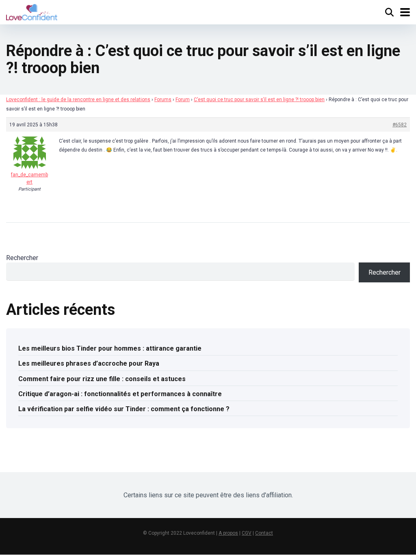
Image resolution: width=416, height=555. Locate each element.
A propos (228, 533)
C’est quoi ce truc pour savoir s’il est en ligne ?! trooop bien (259, 99)
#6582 (399, 125)
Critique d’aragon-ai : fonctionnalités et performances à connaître (120, 394)
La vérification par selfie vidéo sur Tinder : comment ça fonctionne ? (124, 409)
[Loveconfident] (31, 11)
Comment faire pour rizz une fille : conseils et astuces (102, 379)
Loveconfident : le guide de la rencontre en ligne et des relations (78, 99)
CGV (246, 533)
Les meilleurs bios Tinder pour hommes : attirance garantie (110, 348)
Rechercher (22, 258)
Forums (162, 99)
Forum (183, 99)
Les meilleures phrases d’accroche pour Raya (88, 363)
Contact (264, 533)
